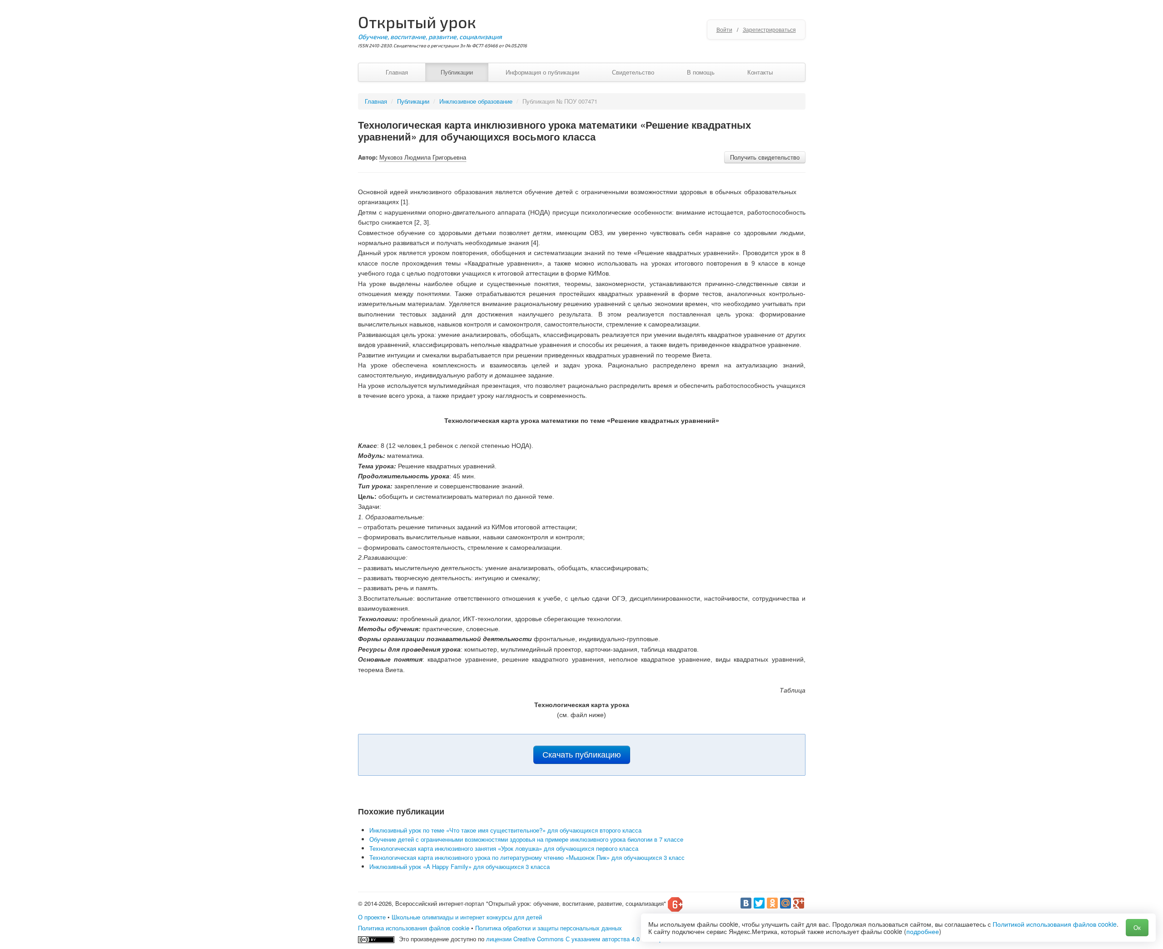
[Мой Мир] (785, 903)
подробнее (922, 931)
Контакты (760, 72)
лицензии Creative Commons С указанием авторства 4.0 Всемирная (579, 938)
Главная (397, 72)
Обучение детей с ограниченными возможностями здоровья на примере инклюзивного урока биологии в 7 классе (526, 839)
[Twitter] (759, 903)
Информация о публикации (542, 72)
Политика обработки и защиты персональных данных (548, 928)
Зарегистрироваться (769, 29)
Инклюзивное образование (475, 101)
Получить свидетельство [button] (765, 157)
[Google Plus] (798, 903)
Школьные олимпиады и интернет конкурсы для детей (467, 917)
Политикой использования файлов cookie (1055, 924)
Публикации (457, 72)
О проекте (372, 917)
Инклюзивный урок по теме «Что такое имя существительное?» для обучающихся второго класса (505, 830)
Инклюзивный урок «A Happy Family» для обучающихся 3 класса (459, 866)
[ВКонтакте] (746, 903)
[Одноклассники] (772, 903)
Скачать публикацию (581, 754)
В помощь (701, 72)
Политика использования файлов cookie (413, 928)
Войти (724, 29)
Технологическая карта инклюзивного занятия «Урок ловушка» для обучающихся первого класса (503, 848)
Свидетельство (633, 72)
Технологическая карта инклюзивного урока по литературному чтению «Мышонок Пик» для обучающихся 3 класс (527, 857)
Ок (1137, 927)
